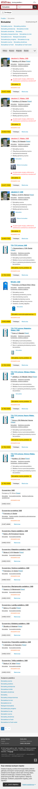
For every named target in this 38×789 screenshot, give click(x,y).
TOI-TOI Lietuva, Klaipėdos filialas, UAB (21, 329)
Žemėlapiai (23, 739)
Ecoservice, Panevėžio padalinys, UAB (16, 642)
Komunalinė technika (15, 496)
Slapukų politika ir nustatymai (10, 750)
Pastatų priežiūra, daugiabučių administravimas (22, 516)
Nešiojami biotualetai (19, 37)
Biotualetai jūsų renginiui (8, 39)
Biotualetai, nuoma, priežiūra (20, 268)
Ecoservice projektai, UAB (12, 511)
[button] (35, 51)
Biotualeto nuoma (6, 42)
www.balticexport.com (17, 756)
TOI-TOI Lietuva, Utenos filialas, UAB (23, 455)
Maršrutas (24, 91)
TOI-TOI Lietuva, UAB (19, 245)
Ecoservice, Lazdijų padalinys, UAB (15, 605)
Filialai (28, 61)
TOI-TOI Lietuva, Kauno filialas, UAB (22, 416)
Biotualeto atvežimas (7, 31)
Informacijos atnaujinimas (26, 750)
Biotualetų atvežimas (20, 42)
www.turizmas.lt (20, 754)
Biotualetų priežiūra (20, 26)
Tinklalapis (16, 91)
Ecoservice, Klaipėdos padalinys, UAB (16, 549)
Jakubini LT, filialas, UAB (20, 98)
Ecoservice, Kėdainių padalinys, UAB (16, 624)
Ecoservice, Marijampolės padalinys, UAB (17, 586)
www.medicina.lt (5, 756)
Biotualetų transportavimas (9, 34)
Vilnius (5, 51)
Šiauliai (26, 51)
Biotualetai (14, 64)
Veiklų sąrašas (5, 743)
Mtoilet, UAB (15, 282)
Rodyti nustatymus (28, 784)
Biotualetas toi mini (25, 34)
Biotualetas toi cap (23, 39)
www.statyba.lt (30, 754)
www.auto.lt (12, 754)
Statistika (3, 751)
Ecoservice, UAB (8, 490)
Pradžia (3, 741)
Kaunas (11, 51)
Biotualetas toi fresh (7, 45)
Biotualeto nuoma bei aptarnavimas (23, 314)
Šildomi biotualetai (22, 165)
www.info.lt (4, 754)
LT (34, 2)
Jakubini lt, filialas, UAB (19, 58)
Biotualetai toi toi (6, 37)
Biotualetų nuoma (6, 26)
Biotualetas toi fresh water (23, 45)
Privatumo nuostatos (30, 748)
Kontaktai (20, 748)
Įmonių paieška (16, 2)
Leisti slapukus (13, 784)
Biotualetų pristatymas (8, 29)
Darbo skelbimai (25, 743)
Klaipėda (19, 51)
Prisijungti (10, 751)
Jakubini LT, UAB (17, 192)
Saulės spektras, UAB (11, 748)
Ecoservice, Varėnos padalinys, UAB (15, 568)
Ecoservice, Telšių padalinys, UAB (15, 661)
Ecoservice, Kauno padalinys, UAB (15, 531)
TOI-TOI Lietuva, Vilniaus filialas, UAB (23, 373)
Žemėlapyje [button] (7, 12)
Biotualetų (19, 31)
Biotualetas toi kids (22, 29)
